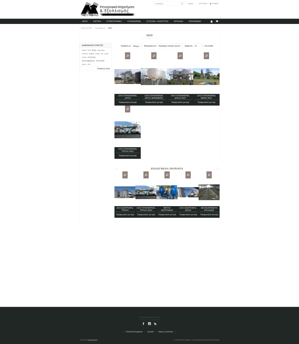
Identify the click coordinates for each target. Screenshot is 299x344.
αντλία (84, 57)
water (106, 54)
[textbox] (167, 3)
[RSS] (155, 324)
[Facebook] (143, 324)
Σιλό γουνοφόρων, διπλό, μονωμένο (154, 97)
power (91, 54)
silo (102, 54)
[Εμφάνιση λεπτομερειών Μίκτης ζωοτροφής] (167, 192)
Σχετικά (150, 332)
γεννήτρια (92, 57)
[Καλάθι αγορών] (211, 21)
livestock (85, 54)
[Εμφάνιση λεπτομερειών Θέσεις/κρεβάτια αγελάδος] (209, 192)
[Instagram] (149, 324)
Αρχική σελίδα (86, 28)
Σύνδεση (215, 3)
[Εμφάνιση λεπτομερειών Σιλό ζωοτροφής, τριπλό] (124, 192)
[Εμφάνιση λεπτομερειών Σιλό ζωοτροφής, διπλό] (188, 192)
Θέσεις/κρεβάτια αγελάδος (209, 209)
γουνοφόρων (88, 60)
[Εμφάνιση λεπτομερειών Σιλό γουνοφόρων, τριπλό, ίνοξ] (127, 129)
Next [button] (217, 169)
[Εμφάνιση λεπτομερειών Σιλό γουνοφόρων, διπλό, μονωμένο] (154, 76)
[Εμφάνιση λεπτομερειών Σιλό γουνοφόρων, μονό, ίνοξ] (206, 76)
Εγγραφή (204, 3)
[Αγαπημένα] (217, 21)
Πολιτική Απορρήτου (134, 332)
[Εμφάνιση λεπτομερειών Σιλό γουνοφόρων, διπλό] (127, 76)
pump (97, 54)
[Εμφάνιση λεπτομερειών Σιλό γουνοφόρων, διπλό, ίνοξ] (180, 76)
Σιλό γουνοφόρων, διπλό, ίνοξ (180, 97)
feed (89, 50)
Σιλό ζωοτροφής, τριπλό (125, 209)
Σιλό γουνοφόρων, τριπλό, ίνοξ (127, 150)
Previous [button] (116, 169)
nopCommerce (92, 340)
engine (84, 50)
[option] (124, 194)
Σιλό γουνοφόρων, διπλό (127, 97)
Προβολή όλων (103, 69)
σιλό (89, 64)
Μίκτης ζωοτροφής (167, 209)
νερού (84, 64)
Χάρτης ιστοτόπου (165, 332)
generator (101, 50)
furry (94, 50)
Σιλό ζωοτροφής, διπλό (188, 209)
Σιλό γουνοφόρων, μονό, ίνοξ (206, 97)
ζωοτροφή (100, 61)
